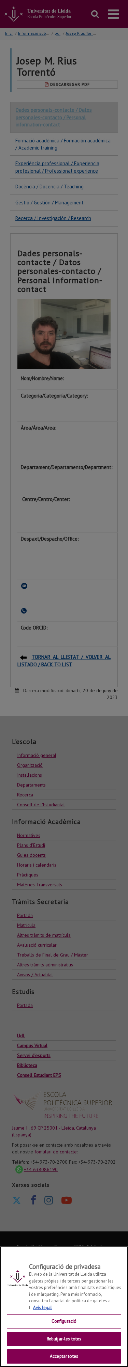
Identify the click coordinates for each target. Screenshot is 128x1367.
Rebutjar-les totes (64, 1339)
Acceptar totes (64, 1356)
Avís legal (42, 1307)
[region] (64, 1306)
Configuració (64, 1321)
